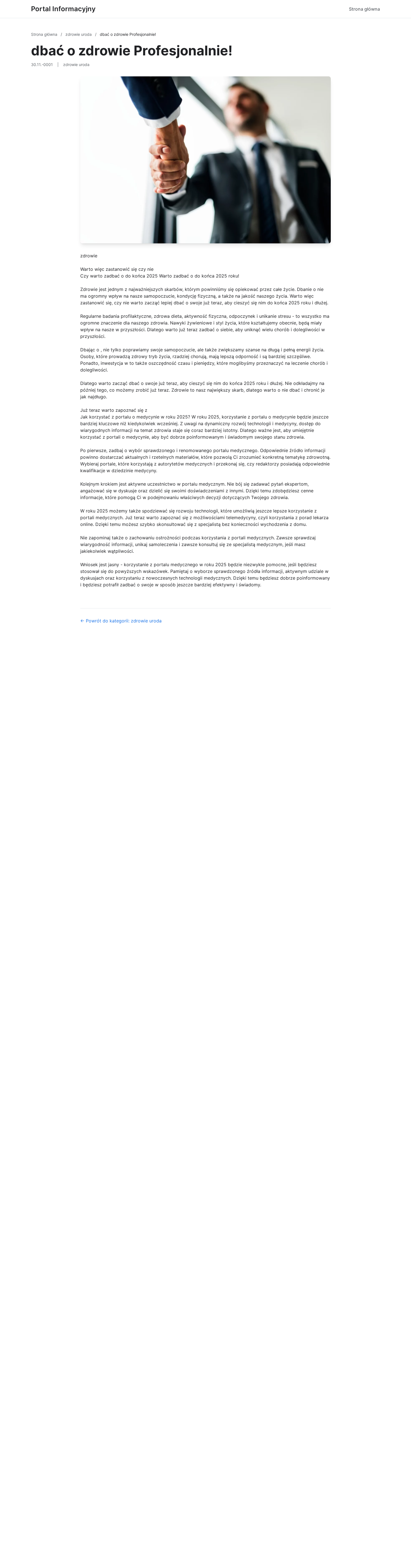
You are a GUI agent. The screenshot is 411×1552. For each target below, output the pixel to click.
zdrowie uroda (79, 34)
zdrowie (88, 255)
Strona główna (364, 9)
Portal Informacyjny (63, 9)
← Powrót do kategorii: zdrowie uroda (121, 621)
